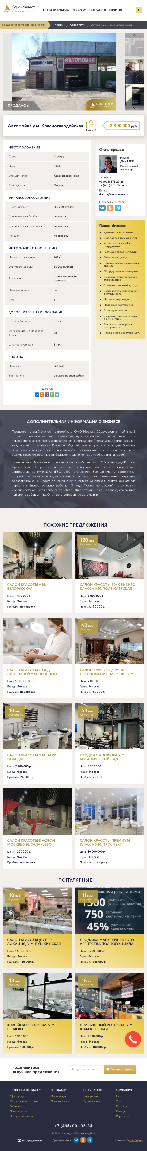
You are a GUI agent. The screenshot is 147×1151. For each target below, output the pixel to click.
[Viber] (47, 394)
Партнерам (122, 1116)
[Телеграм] (118, 210)
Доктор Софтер (135, 1140)
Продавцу (79, 10)
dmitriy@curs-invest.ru (114, 195)
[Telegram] (57, 394)
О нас (119, 1101)
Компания (115, 10)
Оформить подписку (122, 1069)
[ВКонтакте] (37, 394)
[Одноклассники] (42, 394)
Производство (19, 1111)
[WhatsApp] (52, 394)
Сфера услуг (77, 25)
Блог (118, 1096)
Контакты (121, 1106)
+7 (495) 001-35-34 (111, 185)
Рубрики (58, 25)
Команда (121, 1111)
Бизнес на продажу (56, 10)
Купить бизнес (91, 1101)
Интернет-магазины (22, 1116)
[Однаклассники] (83, 1142)
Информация (59, 1096)
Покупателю (97, 10)
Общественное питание (24, 1101)
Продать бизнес (60, 1101)
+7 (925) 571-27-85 (111, 182)
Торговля (15, 1106)
